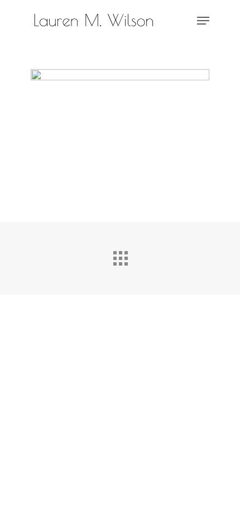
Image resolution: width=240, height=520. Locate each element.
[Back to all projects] (120, 255)
